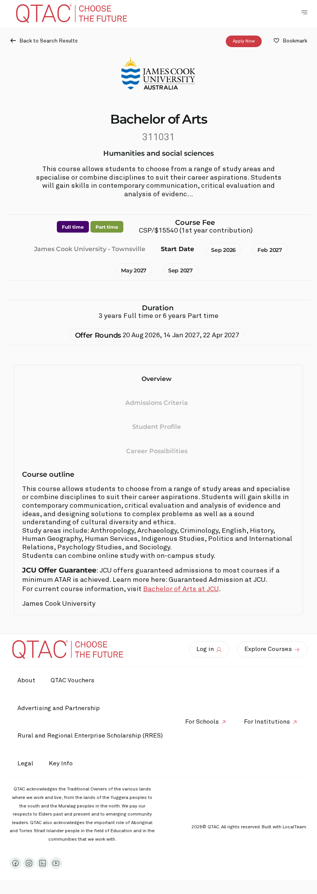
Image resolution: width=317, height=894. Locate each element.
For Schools (202, 722)
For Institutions (267, 722)
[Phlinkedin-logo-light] (42, 863)
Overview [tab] (156, 378)
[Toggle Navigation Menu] (304, 12)
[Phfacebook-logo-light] (15, 863)
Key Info (61, 763)
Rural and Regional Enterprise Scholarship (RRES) (90, 736)
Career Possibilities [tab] (156, 451)
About (26, 680)
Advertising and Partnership (58, 708)
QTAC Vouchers (72, 680)
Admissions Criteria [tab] (156, 402)
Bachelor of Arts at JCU (181, 589)
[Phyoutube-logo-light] (56, 863)
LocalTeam (294, 827)
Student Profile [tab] (156, 426)
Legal (25, 763)
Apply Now (244, 41)
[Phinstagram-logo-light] (29, 863)
